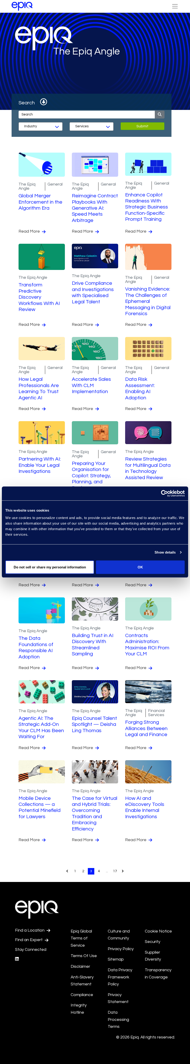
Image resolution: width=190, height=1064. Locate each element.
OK (140, 567)
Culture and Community (119, 935)
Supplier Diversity (153, 956)
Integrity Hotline (79, 1009)
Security (152, 941)
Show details (165, 552)
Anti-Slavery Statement (82, 981)
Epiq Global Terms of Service (81, 938)
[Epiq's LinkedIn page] (17, 959)
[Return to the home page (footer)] (22, 6)
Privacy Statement (118, 998)
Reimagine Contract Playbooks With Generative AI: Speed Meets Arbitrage (95, 208)
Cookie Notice (158, 931)
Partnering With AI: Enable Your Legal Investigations (40, 465)
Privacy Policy (121, 949)
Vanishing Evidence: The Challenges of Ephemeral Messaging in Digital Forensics (148, 301)
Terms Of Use (84, 956)
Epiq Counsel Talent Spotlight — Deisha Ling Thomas (94, 724)
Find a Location (30, 930)
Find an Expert (29, 940)
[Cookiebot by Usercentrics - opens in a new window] (164, 493)
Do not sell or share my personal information (50, 567)
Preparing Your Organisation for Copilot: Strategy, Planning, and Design (91, 476)
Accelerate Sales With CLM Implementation (91, 385)
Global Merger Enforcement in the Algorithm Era (40, 202)
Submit (142, 126)
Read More (30, 231)
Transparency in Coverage (158, 973)
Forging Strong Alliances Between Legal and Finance (146, 728)
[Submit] (160, 115)
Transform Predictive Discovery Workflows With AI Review (39, 297)
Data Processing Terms (118, 1019)
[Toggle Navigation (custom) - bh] (174, 6)
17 (115, 871)
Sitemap (116, 959)
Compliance (82, 995)
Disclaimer (80, 966)
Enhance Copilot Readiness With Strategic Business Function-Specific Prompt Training (146, 207)
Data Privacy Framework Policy (120, 977)
